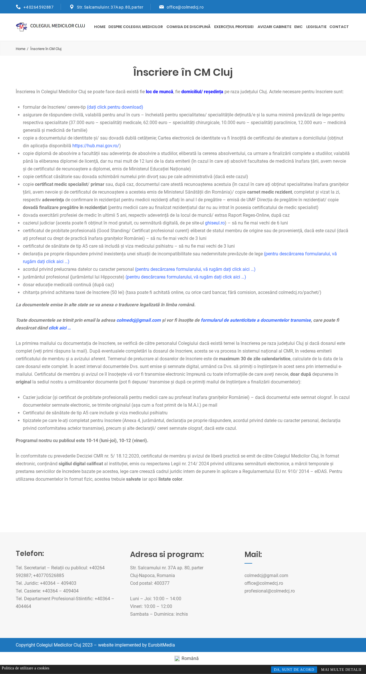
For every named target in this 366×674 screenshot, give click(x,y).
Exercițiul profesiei (234, 26)
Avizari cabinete (274, 26)
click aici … (60, 328)
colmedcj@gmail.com (266, 575)
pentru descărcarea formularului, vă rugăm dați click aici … (195, 269)
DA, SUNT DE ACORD (294, 669)
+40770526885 (48, 575)
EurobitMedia (161, 645)
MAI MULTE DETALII (341, 669)
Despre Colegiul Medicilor (135, 26)
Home (100, 26)
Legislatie (316, 26)
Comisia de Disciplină (188, 26)
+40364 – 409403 (58, 583)
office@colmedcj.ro (185, 7)
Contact (339, 26)
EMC (298, 26)
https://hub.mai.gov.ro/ (95, 145)
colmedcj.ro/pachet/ (299, 292)
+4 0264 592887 (38, 7)
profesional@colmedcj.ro (269, 591)
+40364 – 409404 (60, 591)
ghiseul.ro (215, 223)
